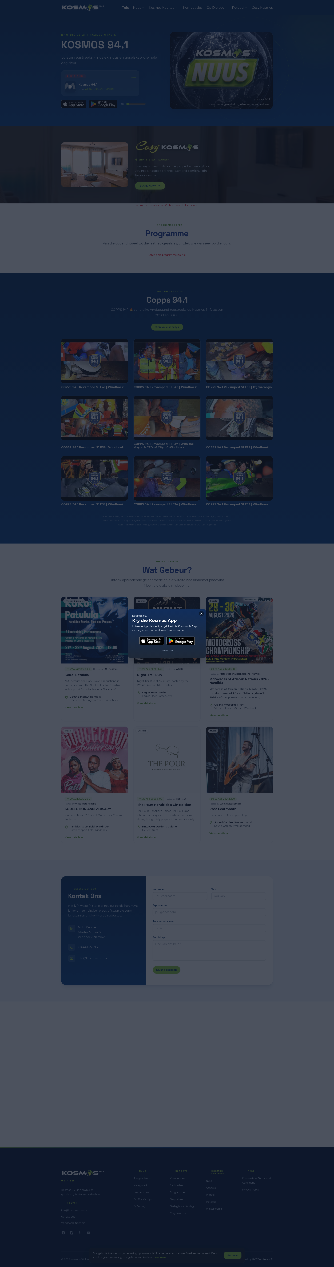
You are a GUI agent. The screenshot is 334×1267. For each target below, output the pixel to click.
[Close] (201, 613)
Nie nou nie (167, 650)
